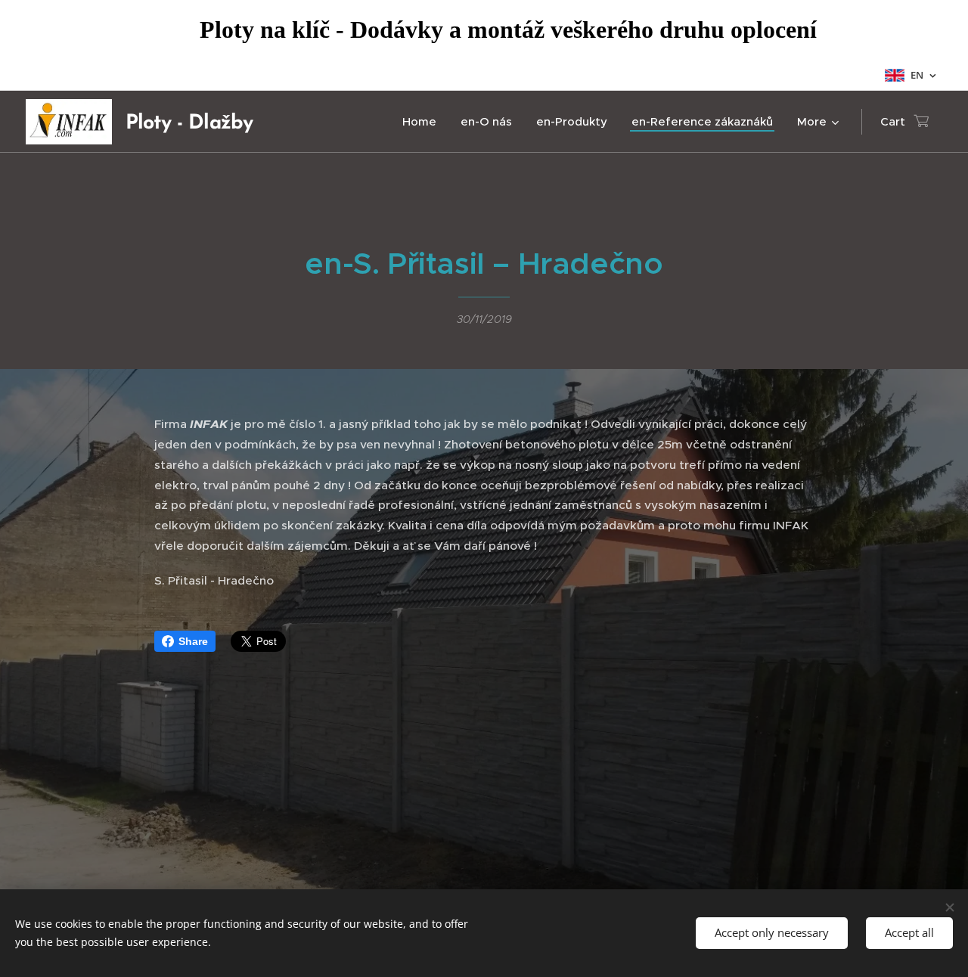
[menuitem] (423, 122)
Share (193, 641)
